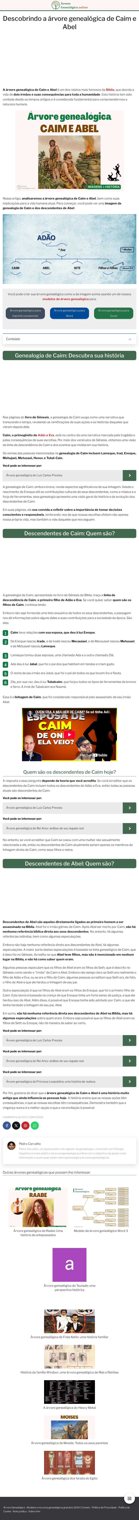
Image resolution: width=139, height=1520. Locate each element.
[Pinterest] (25, 1125)
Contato (85, 1507)
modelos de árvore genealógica (66, 299)
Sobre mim (34, 1511)
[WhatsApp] (35, 1125)
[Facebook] (7, 1125)
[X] (16, 1125)
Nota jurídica (20, 1511)
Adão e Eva (45, 435)
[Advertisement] (69, 60)
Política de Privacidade (104, 1507)
